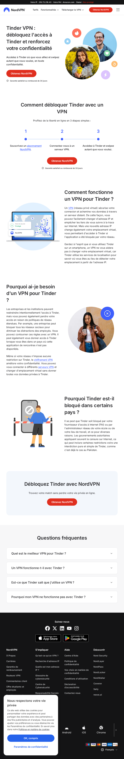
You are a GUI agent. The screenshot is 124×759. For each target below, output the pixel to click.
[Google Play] (76, 638)
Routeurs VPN (13, 675)
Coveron (105, 683)
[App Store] (48, 638)
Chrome (101, 732)
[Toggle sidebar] (118, 9)
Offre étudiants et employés (15, 688)
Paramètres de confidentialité (31, 746)
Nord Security (105, 655)
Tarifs (35, 9)
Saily (105, 689)
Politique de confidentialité (76, 663)
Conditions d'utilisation (76, 678)
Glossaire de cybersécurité (42, 677)
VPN (70, 207)
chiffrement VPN (43, 359)
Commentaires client (16, 681)
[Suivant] (116, 730)
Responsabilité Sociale (47, 693)
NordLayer (105, 661)
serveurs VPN (46, 366)
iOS (84, 732)
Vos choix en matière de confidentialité (76, 671)
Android (66, 732)
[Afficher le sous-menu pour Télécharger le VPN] (83, 10)
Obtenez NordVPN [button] (101, 10)
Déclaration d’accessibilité (71, 686)
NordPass (105, 666)
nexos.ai (105, 694)
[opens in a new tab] (47, 628)
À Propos (11, 655)
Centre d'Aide (71, 655)
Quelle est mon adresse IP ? (47, 668)
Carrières (18, 661)
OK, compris (31, 738)
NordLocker (105, 672)
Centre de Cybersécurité (42, 686)
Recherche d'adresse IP (47, 661)
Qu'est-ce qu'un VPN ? (46, 655)
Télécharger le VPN (71, 9)
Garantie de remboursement (14, 668)
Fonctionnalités (48, 9)
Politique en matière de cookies (33, 729)
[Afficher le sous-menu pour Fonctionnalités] (58, 10)
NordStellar (105, 677)
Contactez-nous (72, 693)
